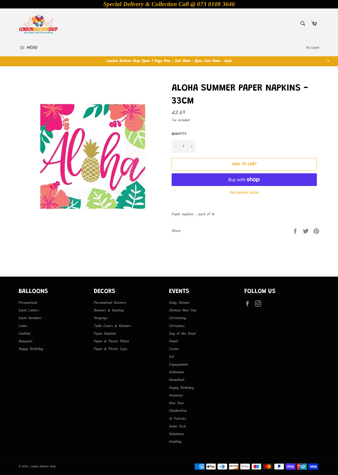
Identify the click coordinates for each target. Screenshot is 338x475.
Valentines (176, 434)
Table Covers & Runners (112, 326)
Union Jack (177, 426)
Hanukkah (177, 380)
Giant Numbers (30, 318)
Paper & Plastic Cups (110, 349)
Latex (22, 326)
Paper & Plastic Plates (111, 341)
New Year (176, 403)
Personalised (27, 303)
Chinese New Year (183, 310)
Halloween (176, 372)
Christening (177, 318)
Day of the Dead (182, 334)
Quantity (179, 134)
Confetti (24, 334)
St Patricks (177, 419)
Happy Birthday (30, 349)
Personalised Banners (110, 303)
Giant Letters (28, 310)
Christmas (177, 326)
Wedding (175, 442)
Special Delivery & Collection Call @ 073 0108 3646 (169, 4)
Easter (174, 349)
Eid (171, 357)
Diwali (173, 341)
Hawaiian (176, 395)
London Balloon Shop (42, 466)
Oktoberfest (178, 411)
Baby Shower (179, 303)
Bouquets (25, 341)
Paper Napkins (105, 334)
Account (313, 48)
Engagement (178, 364)
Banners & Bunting (109, 310)
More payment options (244, 192)
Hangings (101, 318)
